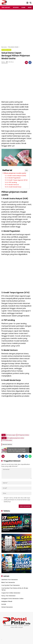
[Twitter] (22, 456)
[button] (27, 3)
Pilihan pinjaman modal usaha (15, 173)
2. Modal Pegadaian (14, 178)
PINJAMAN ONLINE (6, 50)
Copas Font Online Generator (10, 593)
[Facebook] (19, 456)
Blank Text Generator (8, 582)
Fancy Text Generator (8, 596)
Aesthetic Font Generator (9, 580)
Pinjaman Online (24, 435)
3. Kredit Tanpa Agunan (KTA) (17, 180)
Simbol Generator (7, 607)
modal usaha (8, 440)
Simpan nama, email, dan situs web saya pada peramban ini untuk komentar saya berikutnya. (17, 500)
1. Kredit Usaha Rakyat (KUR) (16, 176)
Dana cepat (11, 435)
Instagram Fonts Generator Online (12, 598)
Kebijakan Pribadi (6, 601)
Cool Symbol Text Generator (10, 585)
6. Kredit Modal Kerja (14, 187)
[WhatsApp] (30, 456)
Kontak (3, 604)
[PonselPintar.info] (4, 3)
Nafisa (3, 61)
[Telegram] (26, 456)
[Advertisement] (16, 27)
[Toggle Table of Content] (25, 170)
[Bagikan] (30, 62)
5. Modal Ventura (13, 185)
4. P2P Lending (12, 182)
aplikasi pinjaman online (16, 438)
